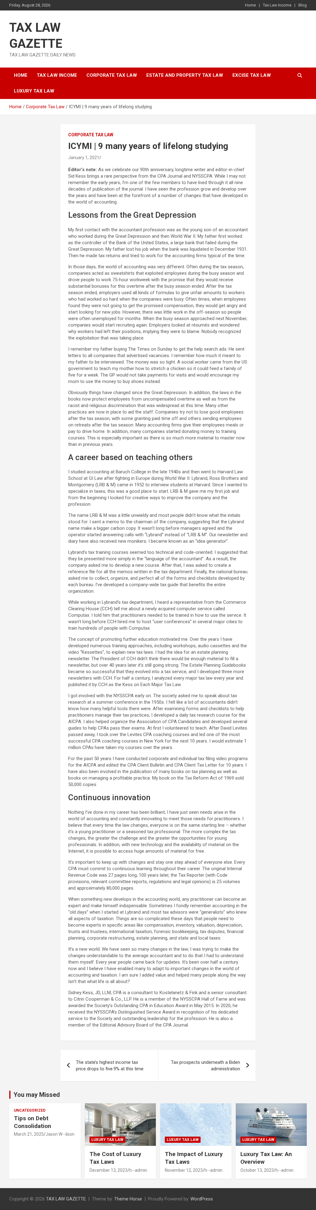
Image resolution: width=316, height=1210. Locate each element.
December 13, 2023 (108, 1170)
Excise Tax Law (251, 75)
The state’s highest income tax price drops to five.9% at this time (109, 1066)
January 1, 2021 (83, 157)
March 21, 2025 (29, 1134)
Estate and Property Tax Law (184, 75)
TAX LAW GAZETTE (66, 1199)
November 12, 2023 (184, 1170)
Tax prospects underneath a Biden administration (205, 1066)
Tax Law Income (277, 5)
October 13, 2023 (257, 1170)
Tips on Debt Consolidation (33, 1122)
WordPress (201, 1199)
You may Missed (37, 1094)
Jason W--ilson (60, 1134)
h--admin (138, 1170)
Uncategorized (29, 1110)
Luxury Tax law (34, 91)
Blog (302, 5)
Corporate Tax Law (111, 75)
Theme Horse (128, 1199)
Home (250, 5)
